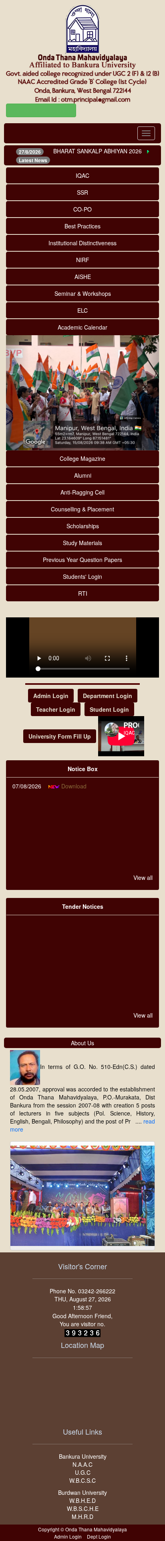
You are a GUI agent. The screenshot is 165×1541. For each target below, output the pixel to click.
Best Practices (82, 226)
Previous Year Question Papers (82, 560)
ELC (82, 310)
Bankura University (83, 1456)
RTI (82, 593)
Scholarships (82, 526)
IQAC (82, 175)
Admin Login (50, 696)
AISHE (82, 277)
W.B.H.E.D (82, 1500)
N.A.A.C (82, 1464)
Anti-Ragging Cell (82, 492)
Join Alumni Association (41, 110)
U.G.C (83, 1472)
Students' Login (82, 576)
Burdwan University (82, 1492)
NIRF (82, 260)
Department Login (107, 696)
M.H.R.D (82, 1517)
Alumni (82, 475)
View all (143, 877)
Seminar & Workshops (82, 293)
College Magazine (82, 458)
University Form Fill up (59, 736)
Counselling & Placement (82, 509)
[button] (17, 392)
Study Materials (82, 543)
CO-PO (82, 209)
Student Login (109, 709)
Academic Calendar (82, 327)
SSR (82, 192)
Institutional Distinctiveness (82, 243)
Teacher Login (55, 709)
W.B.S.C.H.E (83, 1508)
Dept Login (99, 1536)
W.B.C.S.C (82, 1480)
